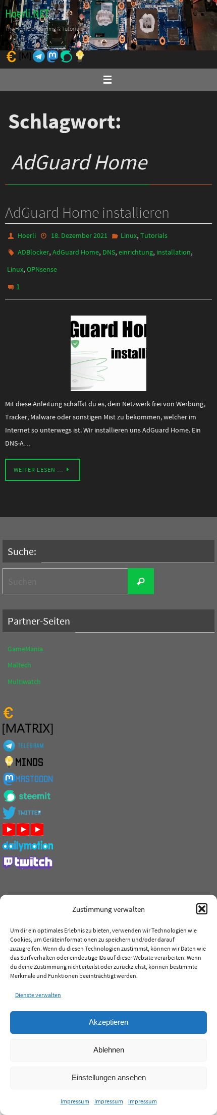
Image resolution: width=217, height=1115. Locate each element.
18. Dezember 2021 (79, 234)
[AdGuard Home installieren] (108, 343)
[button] (202, 909)
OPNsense (42, 264)
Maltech (19, 654)
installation (173, 249)
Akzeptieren (108, 1022)
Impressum (75, 1101)
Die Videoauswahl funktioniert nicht (61, 889)
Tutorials (154, 234)
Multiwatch (24, 670)
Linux (129, 234)
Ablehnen (108, 1049)
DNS (108, 249)
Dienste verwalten (38, 995)
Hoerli (27, 234)
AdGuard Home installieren (87, 212)
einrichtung (136, 249)
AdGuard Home (75, 249)
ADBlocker (33, 249)
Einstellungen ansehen (109, 1077)
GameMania (25, 638)
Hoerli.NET (27, 14)
